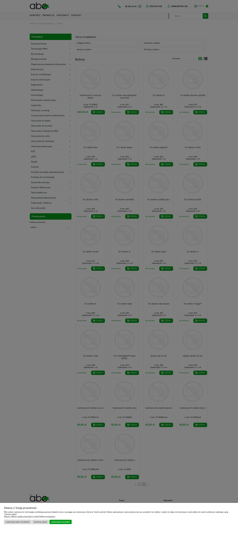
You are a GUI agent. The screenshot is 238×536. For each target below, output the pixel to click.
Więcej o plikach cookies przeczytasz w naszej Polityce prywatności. (29, 517)
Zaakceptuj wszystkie (60, 522)
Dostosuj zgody (40, 522)
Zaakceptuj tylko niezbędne (18, 522)
